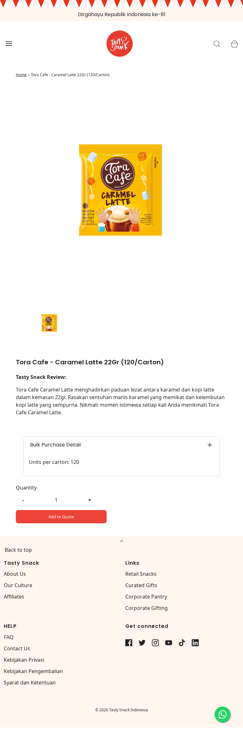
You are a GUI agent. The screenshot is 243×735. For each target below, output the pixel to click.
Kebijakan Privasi (24, 659)
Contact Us (17, 648)
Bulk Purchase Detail (55, 444)
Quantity (26, 487)
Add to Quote (61, 516)
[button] (49, 322)
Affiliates (14, 596)
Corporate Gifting (146, 607)
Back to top (18, 549)
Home (21, 74)
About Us (15, 573)
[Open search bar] (217, 43)
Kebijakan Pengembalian (33, 671)
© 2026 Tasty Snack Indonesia (121, 710)
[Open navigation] (8, 43)
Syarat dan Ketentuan (30, 682)
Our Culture (18, 585)
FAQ (9, 637)
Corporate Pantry (146, 596)
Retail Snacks (141, 573)
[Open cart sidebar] (234, 43)
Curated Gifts (141, 585)
